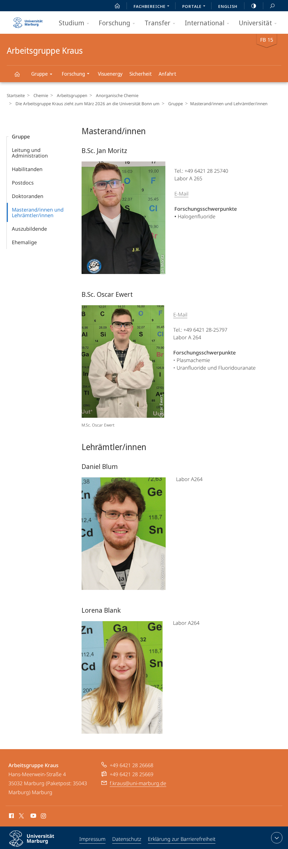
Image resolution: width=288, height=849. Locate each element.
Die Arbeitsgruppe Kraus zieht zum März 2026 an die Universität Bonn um (87, 103)
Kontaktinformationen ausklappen (276, 837)
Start (117, 5)
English (227, 6)
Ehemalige (24, 242)
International (204, 22)
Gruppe (39, 73)
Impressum (92, 838)
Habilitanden (27, 169)
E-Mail (181, 193)
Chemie (40, 95)
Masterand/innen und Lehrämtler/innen (38, 212)
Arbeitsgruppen (72, 95)
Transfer (157, 22)
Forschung (114, 22)
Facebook (10, 816)
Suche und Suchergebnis (272, 5)
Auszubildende (29, 228)
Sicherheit (140, 73)
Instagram (43, 816)
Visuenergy (110, 73)
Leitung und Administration (30, 153)
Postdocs (23, 182)
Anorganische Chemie (117, 95)
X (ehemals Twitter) (21, 815)
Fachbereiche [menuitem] (150, 6)
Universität (255, 22)
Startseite (16, 95)
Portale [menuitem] (192, 6)
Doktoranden (27, 196)
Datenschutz (126, 838)
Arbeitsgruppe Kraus (17, 74)
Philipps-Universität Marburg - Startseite (28, 20)
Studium (71, 22)
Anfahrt (167, 73)
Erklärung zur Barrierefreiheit (181, 838)
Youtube (32, 816)
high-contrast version (253, 5)
